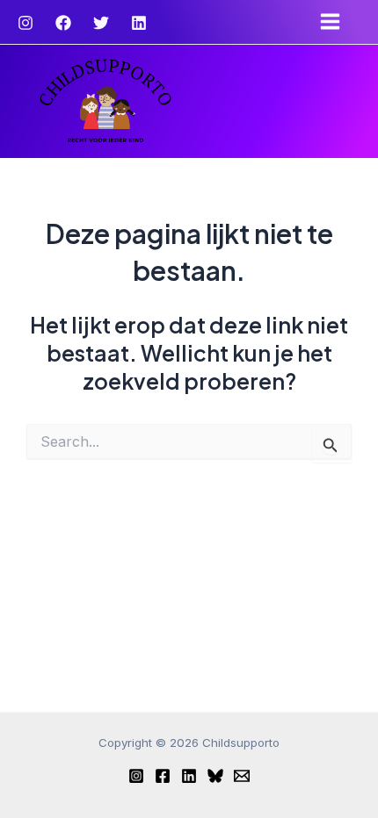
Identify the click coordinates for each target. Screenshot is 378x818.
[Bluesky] (215, 776)
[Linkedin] (139, 23)
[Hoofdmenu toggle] (334, 22)
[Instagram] (25, 23)
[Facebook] (63, 23)
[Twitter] (101, 23)
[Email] (242, 776)
